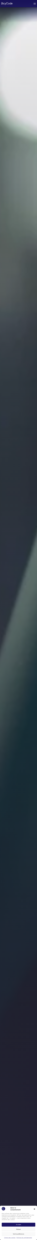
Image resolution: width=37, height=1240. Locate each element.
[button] (34, 1209)
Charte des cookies (9, 1237)
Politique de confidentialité (24, 1237)
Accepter (18, 1224)
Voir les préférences (18, 1234)
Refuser (18, 1229)
